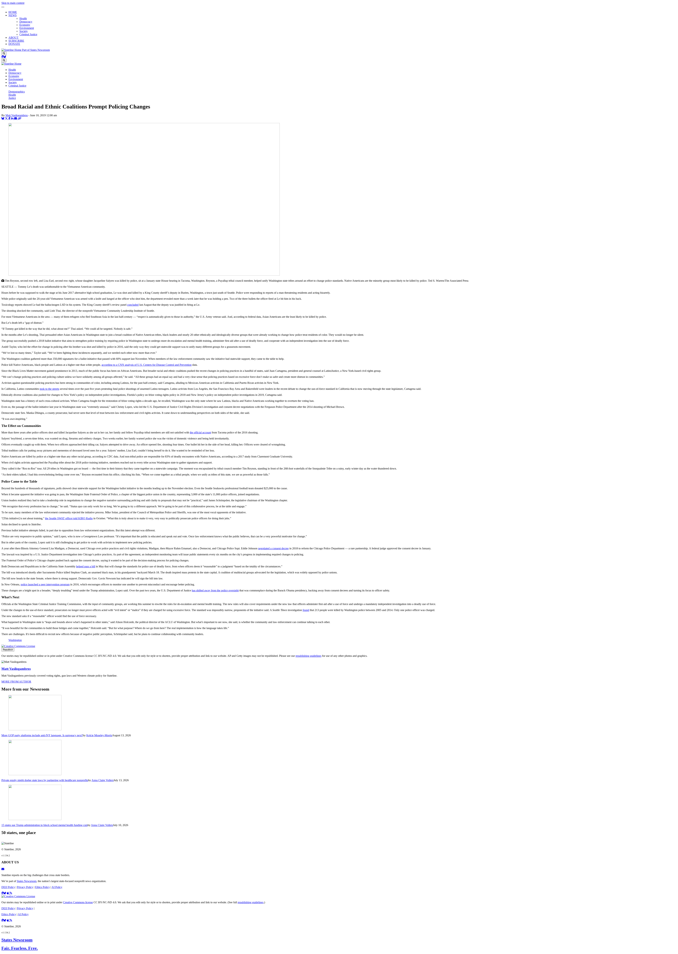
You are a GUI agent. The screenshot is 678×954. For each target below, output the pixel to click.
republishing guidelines (308, 655)
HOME (12, 12)
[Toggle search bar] (4, 53)
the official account (200, 432)
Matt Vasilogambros (16, 115)
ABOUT (13, 37)
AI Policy (57, 887)
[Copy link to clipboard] (19, 118)
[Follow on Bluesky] (4, 56)
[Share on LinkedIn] (12, 118)
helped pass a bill (85, 566)
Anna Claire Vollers (102, 780)
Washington (15, 640)
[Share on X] (6, 118)
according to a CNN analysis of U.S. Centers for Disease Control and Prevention (147, 364)
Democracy (25, 21)
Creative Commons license (78, 902)
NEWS (12, 15)
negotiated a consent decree (273, 548)
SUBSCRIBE (16, 40)
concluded (133, 304)
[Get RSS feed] (11, 893)
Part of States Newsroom (36, 49)
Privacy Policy (25, 887)
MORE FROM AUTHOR (16, 681)
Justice (12, 97)
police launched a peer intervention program (45, 584)
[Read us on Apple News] (8, 920)
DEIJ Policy (8, 887)
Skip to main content (12, 2)
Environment (26, 28)
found (306, 610)
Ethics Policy (42, 887)
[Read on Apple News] (8, 893)
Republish (8, 649)
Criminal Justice (28, 34)
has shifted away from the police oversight (215, 590)
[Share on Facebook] (9, 118)
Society (23, 31)
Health (23, 18)
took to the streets (49, 388)
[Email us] (2, 869)
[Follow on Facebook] (2, 56)
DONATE (14, 43)
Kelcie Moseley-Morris (99, 735)
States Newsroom (26, 881)
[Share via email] (16, 118)
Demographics (16, 91)
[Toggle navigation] (2, 7)
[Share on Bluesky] (3, 118)
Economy (24, 24)
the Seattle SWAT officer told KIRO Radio (69, 518)
